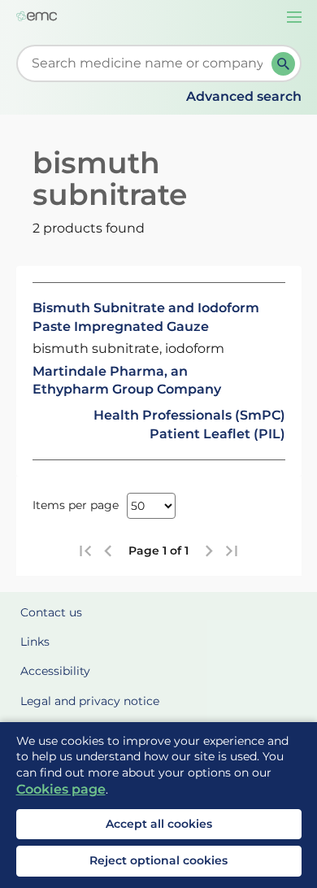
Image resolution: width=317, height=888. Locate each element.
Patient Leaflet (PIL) (217, 434)
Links (35, 641)
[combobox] (147, 63)
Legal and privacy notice (89, 701)
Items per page (76, 505)
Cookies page (61, 789)
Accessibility (55, 671)
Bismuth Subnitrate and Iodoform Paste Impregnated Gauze (146, 316)
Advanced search (244, 96)
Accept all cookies (159, 823)
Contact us (51, 612)
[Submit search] (283, 64)
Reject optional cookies (158, 860)
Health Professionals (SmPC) (189, 415)
